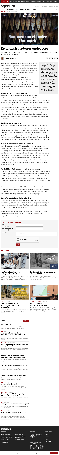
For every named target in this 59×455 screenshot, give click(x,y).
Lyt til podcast (19, 437)
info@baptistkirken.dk (7, 437)
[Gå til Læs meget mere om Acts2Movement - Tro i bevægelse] (15, 292)
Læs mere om (5, 1)
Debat (17, 9)
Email (7, 229)
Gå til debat (26, 320)
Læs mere (44, 453)
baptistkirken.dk (19, 434)
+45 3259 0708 (5, 439)
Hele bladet (52, 6)
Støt (57, 6)
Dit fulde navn (5, 225)
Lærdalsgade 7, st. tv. (6, 434)
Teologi (4, 9)
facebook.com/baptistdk (21, 436)
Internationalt (32, 9)
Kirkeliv (23, 9)
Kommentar (5, 232)
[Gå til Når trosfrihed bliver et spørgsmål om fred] (15, 261)
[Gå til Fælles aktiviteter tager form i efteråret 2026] (44, 261)
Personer (10, 9)
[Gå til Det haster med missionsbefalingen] (44, 292)
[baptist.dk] (8, 6)
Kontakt (37, 6)
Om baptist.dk (43, 6)
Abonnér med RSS (20, 439)
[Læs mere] (57, 58)
